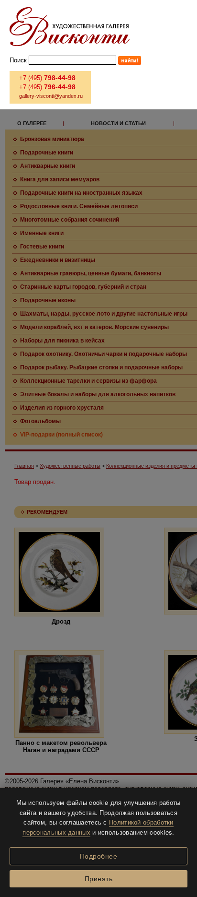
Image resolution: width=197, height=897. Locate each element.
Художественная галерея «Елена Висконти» (70, 26)
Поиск (18, 60)
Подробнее (99, 856)
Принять (99, 879)
